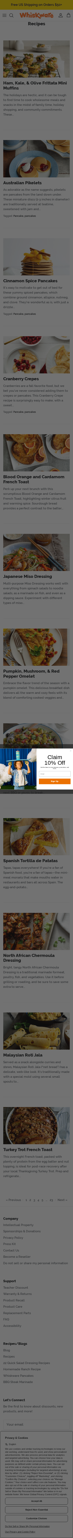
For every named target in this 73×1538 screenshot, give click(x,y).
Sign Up (55, 781)
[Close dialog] (70, 750)
